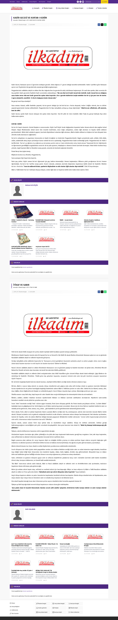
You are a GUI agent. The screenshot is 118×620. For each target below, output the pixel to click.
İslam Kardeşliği (65, 544)
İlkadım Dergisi (22, 20)
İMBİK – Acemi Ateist (66, 220)
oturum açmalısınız (27, 267)
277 (17, 24)
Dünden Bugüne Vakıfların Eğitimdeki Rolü (92, 221)
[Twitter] (80, 2)
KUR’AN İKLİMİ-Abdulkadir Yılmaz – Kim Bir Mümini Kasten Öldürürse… (22, 247)
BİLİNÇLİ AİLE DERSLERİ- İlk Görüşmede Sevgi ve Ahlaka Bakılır (46, 571)
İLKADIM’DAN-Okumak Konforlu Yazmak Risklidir (45, 221)
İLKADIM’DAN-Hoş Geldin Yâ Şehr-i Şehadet (21, 571)
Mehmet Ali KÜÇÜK (31, 185)
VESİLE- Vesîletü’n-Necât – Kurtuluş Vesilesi (22, 221)
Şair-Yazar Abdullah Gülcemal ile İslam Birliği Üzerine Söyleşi (21, 544)
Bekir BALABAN (30, 509)
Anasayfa (15, 20)
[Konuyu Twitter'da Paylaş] (102, 24)
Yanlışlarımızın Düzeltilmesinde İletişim (93, 544)
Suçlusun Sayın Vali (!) (42, 246)
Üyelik (105, 1)
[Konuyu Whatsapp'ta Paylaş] (105, 24)
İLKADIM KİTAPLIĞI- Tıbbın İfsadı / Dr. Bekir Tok (47, 544)
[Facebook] (78, 2)
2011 (28, 20)
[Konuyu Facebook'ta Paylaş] (99, 24)
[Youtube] (83, 2)
